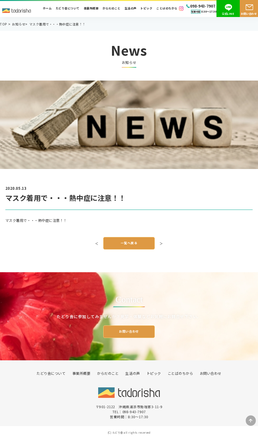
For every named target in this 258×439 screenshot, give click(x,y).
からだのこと (112, 8)
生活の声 (131, 8)
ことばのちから (166, 8)
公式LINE (228, 13)
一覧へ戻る (129, 243)
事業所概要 (91, 8)
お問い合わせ (249, 13)
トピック (146, 8)
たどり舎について (68, 8)
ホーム (47, 8)
